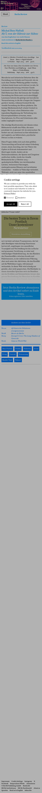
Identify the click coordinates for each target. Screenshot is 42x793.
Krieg (4, 354)
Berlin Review (21, 14)
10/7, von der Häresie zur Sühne (19, 33)
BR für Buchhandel (25, 788)
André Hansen (24, 37)
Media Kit (26, 786)
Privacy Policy (10, 193)
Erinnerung (23, 354)
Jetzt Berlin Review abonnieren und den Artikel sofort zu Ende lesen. (21, 290)
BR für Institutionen (8, 788)
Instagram (28, 781)
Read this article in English (11, 43)
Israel (36, 349)
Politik (18, 349)
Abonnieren (30, 783)
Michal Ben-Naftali (12, 30)
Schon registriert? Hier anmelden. (21, 296)
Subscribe (28, 790)
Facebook (4, 783)
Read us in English (16, 790)
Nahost (18, 360)
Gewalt (13, 354)
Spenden (4, 790)
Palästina (27, 349)
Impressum (5, 781)
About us (37, 788)
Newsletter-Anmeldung (20, 234)
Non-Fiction (7, 349)
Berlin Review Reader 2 (24, 40)
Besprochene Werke (17, 783)
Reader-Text (7, 360)
